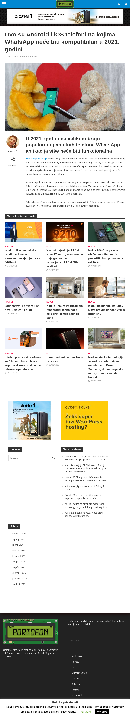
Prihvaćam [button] (102, 711)
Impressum (73, 640)
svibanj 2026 (18, 550)
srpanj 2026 (18, 539)
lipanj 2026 (17, 544)
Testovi (75, 689)
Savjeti (74, 667)
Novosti (9, 246)
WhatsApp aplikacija (36, 158)
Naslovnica (77, 656)
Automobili (76, 695)
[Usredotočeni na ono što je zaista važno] (64, 338)
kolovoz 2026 (19, 533)
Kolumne (76, 684)
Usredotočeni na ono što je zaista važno (64, 359)
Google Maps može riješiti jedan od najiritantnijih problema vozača (83, 496)
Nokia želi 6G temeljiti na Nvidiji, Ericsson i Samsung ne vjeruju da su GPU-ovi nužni (22, 256)
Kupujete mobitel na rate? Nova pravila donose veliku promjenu (106, 309)
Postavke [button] (85, 711)
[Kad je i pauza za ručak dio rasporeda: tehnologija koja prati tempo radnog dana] (64, 287)
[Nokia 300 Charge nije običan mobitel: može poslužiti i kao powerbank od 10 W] (106, 232)
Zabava (75, 678)
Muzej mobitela (79, 672)
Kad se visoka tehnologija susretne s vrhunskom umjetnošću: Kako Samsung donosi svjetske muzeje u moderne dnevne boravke (106, 367)
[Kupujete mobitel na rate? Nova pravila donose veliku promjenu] (106, 287)
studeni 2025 (19, 584)
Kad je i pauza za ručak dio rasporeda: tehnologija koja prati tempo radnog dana (64, 311)
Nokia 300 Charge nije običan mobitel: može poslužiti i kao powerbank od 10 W (105, 256)
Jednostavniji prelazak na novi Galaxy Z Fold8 (22, 307)
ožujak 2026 (18, 561)
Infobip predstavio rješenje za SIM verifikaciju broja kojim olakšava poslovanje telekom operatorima (23, 363)
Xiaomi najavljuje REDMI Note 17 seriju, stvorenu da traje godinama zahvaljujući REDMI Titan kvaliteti (64, 258)
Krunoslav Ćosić (29, 56)
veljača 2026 (18, 567)
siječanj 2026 (19, 572)
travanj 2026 (18, 556)
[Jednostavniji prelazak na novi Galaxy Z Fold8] (23, 287)
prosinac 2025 (19, 578)
